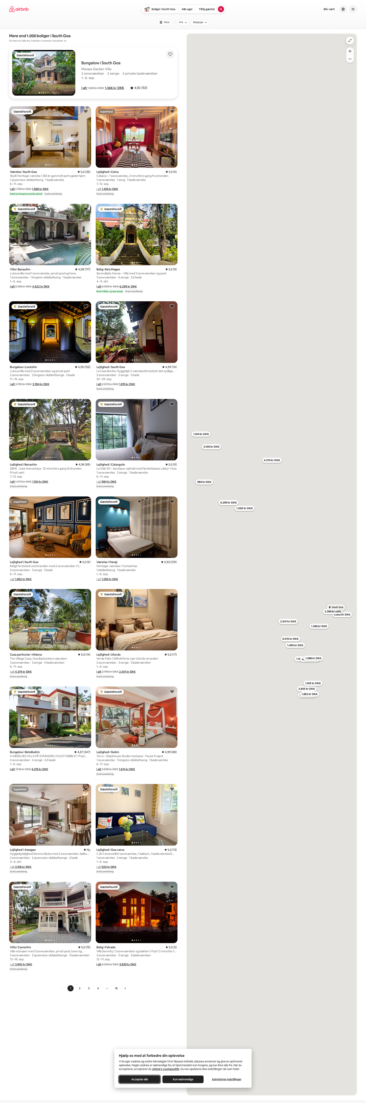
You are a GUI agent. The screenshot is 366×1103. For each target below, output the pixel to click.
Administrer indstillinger (226, 1079)
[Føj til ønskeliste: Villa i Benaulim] (86, 209)
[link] (62, 988)
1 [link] (70, 988)
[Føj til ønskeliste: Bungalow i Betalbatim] (86, 691)
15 (116, 988)
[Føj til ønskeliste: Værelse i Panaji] (172, 501)
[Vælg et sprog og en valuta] (343, 9)
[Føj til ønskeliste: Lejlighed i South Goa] (172, 306)
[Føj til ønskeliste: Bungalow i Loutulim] (86, 306)
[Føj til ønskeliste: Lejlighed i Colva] (172, 111)
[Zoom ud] (350, 59)
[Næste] (125, 988)
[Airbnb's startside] (19, 9)
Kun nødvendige (183, 1079)
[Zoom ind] (350, 51)
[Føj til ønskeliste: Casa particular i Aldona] (86, 594)
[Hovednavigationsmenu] (353, 9)
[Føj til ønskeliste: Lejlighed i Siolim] (172, 691)
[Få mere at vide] (65, 41)
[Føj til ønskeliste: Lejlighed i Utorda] (172, 594)
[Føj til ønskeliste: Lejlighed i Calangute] (172, 404)
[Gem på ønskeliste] (170, 54)
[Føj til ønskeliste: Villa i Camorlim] (86, 887)
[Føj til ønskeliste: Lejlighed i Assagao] (86, 789)
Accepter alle (139, 1079)
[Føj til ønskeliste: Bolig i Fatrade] (172, 887)
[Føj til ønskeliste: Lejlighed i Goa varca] (172, 789)
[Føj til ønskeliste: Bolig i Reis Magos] (172, 209)
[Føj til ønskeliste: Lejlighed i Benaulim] (86, 404)
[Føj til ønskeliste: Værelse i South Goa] (86, 111)
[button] (84, 88)
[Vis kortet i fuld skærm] (350, 40)
